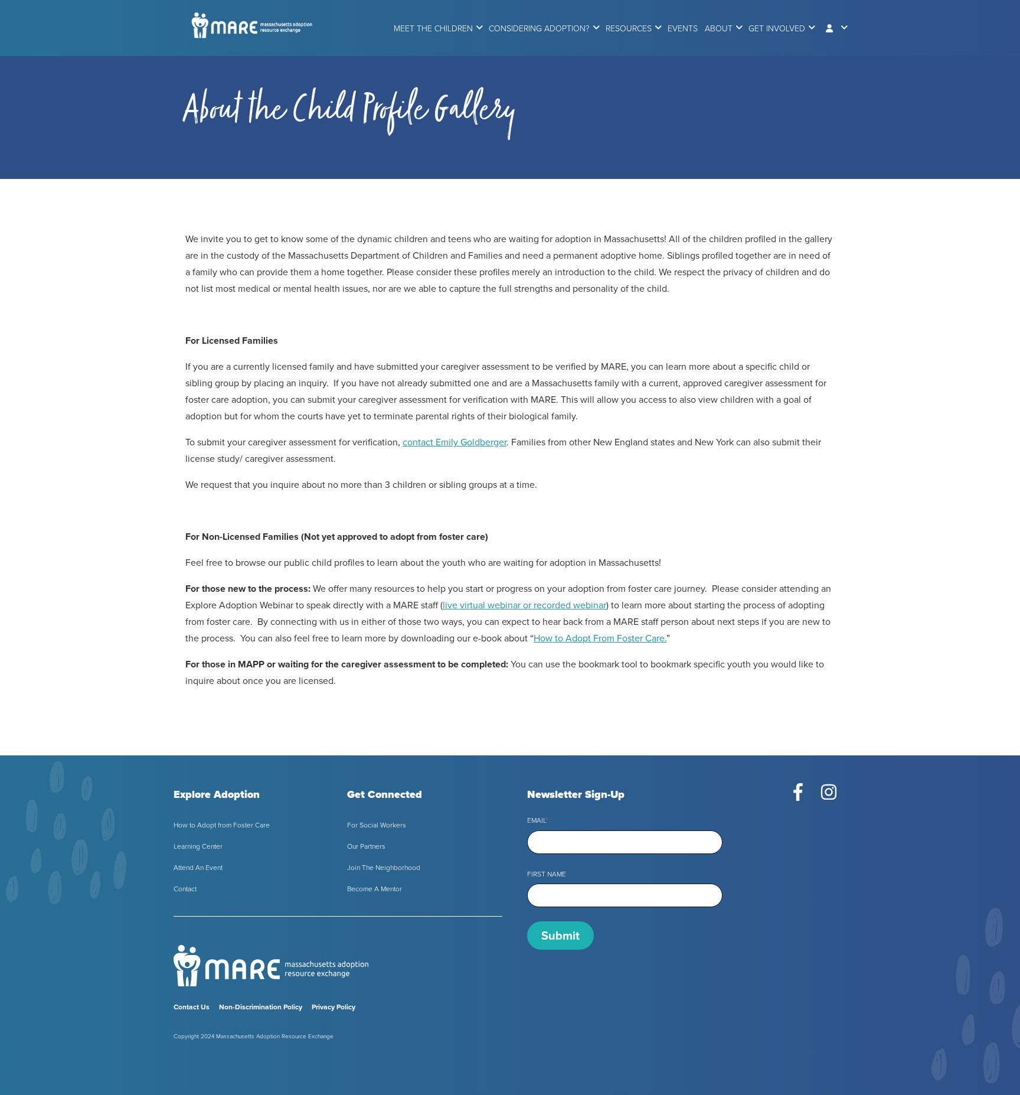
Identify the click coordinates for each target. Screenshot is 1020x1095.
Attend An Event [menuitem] (198, 867)
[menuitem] (433, 28)
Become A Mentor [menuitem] (374, 889)
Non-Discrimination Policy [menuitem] (260, 1007)
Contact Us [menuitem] (192, 1007)
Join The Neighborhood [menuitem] (383, 867)
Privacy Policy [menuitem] (333, 1007)
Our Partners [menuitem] (366, 846)
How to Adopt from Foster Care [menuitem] (222, 825)
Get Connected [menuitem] (384, 794)
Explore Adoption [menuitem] (217, 794)
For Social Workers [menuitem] (376, 825)
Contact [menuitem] (185, 889)
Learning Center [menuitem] (198, 846)
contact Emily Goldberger (454, 442)
